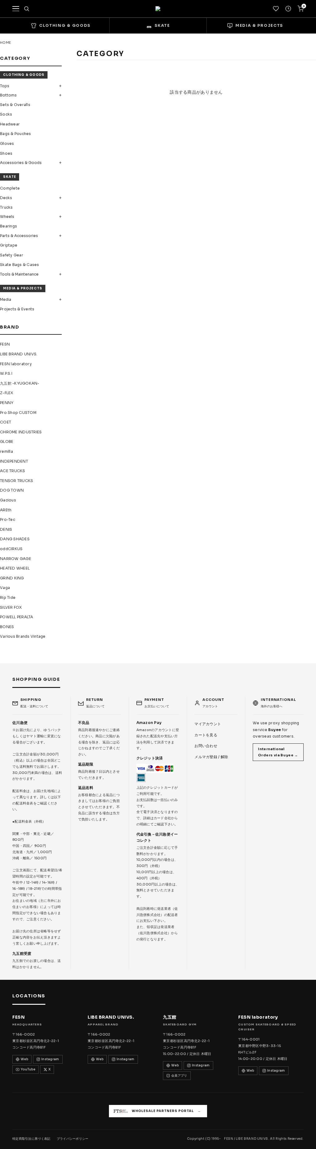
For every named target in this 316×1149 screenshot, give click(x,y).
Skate (9, 177)
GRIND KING (12, 578)
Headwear (10, 124)
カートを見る (205, 735)
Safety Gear (11, 255)
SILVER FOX (11, 607)
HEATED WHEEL (15, 568)
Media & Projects (22, 288)
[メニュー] (15, 8)
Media (5, 299)
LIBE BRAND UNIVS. (18, 354)
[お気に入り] (276, 9)
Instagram (50, 1059)
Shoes (6, 153)
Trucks (6, 207)
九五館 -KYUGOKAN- (20, 383)
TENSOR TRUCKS (16, 480)
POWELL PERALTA (16, 617)
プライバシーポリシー (73, 1139)
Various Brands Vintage (23, 636)
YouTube (28, 1069)
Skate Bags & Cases (19, 264)
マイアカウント (207, 724)
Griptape (8, 245)
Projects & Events (17, 309)
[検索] (26, 9)
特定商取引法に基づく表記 (31, 1139)
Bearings (8, 226)
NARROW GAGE (15, 558)
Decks (6, 197)
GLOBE (6, 441)
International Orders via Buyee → (278, 752)
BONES (7, 626)
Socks (6, 114)
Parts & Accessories (19, 235)
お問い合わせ (205, 745)
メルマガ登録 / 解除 (211, 756)
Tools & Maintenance (19, 274)
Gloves (7, 143)
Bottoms (8, 95)
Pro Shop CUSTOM (18, 412)
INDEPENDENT (14, 461)
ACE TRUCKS (12, 470)
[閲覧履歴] (288, 9)
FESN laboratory (16, 364)
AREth (5, 510)
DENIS (6, 529)
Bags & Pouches (15, 133)
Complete (10, 188)
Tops (4, 86)
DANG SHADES (15, 539)
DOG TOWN (12, 490)
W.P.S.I (6, 373)
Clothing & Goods (23, 75)
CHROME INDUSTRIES (21, 432)
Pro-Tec (7, 519)
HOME (5, 42)
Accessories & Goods (21, 162)
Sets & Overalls (15, 104)
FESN (5, 344)
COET (5, 422)
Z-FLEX (6, 392)
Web (24, 1059)
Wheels (7, 216)
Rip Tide (7, 597)
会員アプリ (179, 1075)
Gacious (8, 500)
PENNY (6, 402)
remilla (6, 451)
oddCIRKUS (11, 548)
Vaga (5, 587)
